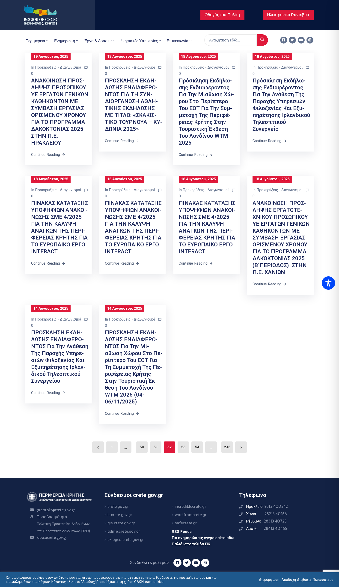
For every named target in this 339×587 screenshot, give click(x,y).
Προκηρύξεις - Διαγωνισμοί (58, 67)
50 (142, 447)
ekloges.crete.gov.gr (125, 539)
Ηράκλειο (267, 506)
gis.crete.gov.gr (121, 523)
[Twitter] (292, 40)
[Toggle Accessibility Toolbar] (328, 283)
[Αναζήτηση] (262, 40)
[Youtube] (301, 40)
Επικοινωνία (177, 40)
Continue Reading (45, 154)
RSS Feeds (182, 531)
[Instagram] (309, 40)
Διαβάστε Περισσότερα (315, 580)
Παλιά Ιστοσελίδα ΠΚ (191, 544)
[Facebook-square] (283, 40)
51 (156, 447)
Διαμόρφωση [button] (269, 580)
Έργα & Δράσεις (98, 40)
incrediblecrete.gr (190, 506)
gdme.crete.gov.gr (123, 531)
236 (227, 447)
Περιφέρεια (35, 40)
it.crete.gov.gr (119, 514)
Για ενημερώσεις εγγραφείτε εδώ (203, 537)
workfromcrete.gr (190, 514)
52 (169, 447)
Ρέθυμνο (266, 521)
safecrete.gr (186, 523)
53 (183, 447)
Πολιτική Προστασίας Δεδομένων (63, 524)
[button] (222, 15)
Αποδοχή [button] (289, 580)
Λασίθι (266, 528)
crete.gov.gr (118, 506)
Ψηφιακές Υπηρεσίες (139, 40)
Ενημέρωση (64, 40)
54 (197, 447)
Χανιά (266, 513)
